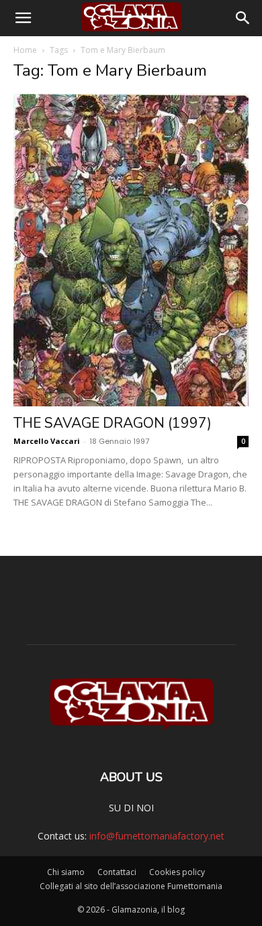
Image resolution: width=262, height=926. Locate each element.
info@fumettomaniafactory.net (156, 835)
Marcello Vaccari (46, 441)
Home (25, 50)
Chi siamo (66, 872)
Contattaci (116, 872)
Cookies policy (177, 872)
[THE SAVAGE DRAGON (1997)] (131, 250)
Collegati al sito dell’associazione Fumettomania (131, 886)
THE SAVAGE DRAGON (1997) (112, 423)
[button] (22, 18)
